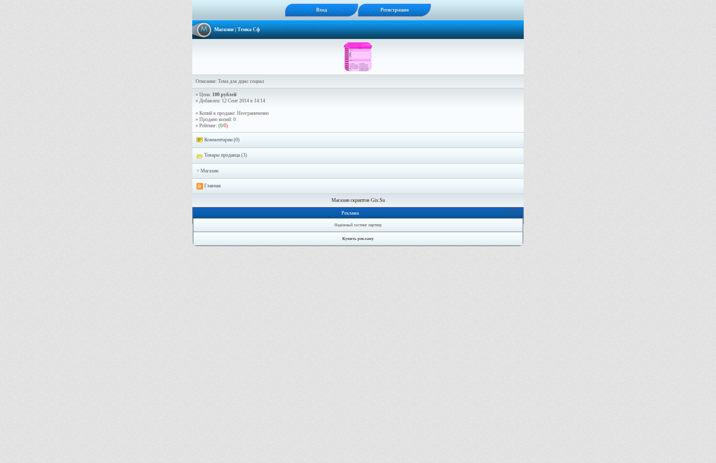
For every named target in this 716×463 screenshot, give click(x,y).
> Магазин (207, 171)
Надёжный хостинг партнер (358, 225)
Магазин (224, 29)
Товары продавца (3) (225, 155)
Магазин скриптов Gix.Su (358, 200)
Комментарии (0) (221, 140)
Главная (212, 186)
